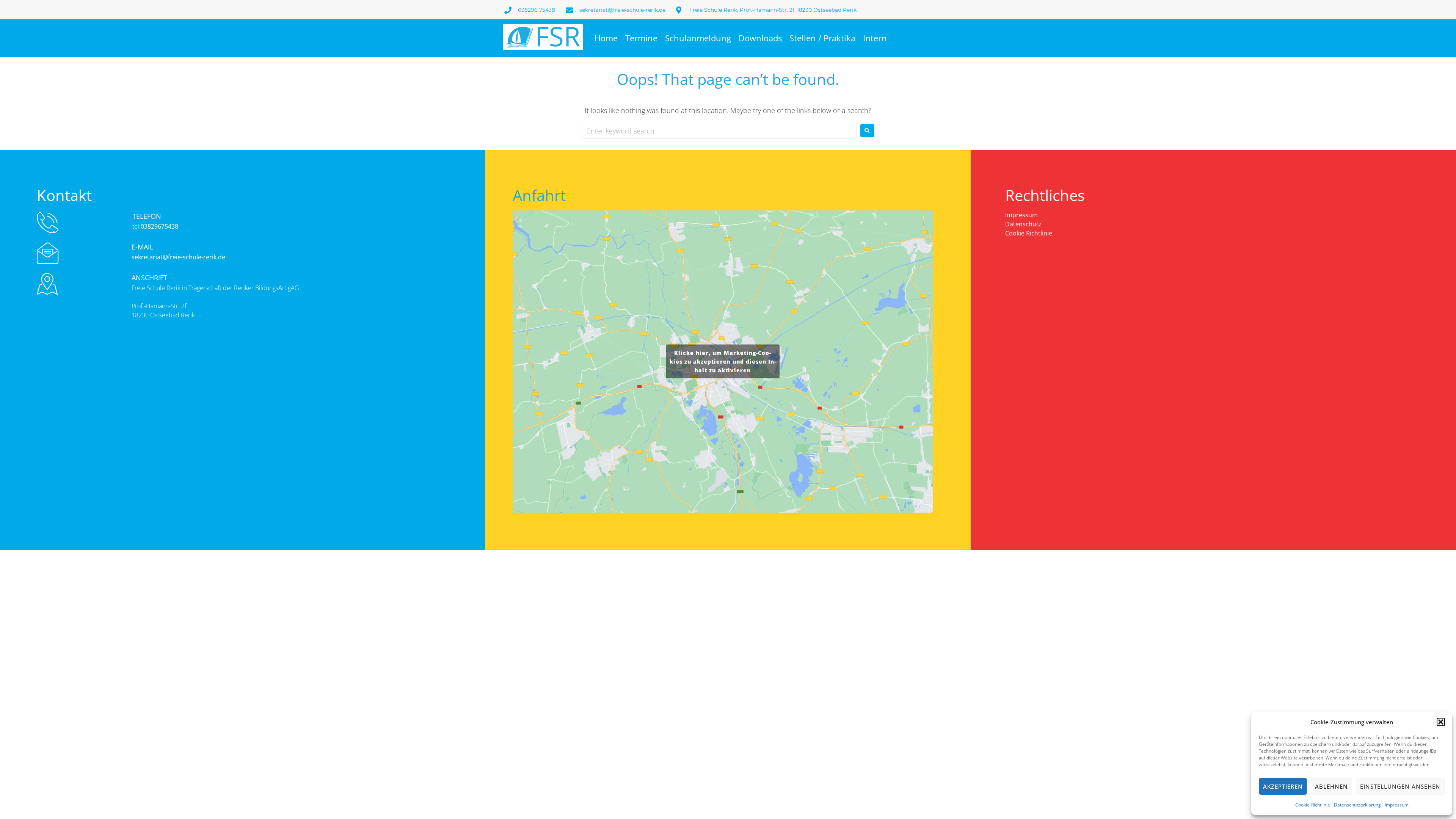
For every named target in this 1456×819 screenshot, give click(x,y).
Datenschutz (1023, 224)
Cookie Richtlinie (1028, 233)
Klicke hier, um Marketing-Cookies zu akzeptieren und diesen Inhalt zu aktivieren (723, 361)
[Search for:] (719, 131)
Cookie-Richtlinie (1312, 805)
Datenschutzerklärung (1357, 805)
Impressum (1397, 805)
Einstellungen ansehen (1400, 786)
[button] (1441, 722)
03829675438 (159, 226)
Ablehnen (1331, 786)
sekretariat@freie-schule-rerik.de (178, 257)
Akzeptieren (1283, 786)
